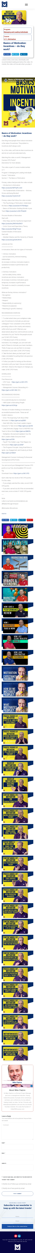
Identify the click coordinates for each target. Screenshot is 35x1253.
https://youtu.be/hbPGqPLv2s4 (12, 188)
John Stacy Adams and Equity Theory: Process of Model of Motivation (17, 990)
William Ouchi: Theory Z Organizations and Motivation (17, 753)
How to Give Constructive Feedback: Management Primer (17, 658)
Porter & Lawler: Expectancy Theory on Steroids (17, 721)
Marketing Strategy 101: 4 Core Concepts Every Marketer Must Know (17, 595)
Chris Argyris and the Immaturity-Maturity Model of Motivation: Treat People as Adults (17, 879)
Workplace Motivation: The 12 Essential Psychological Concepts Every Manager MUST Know (17, 547)
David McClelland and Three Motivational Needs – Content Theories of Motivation (17, 911)
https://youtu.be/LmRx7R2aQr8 (16, 211)
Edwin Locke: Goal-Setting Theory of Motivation (17, 832)
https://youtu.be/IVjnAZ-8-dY (11, 196)
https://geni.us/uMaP (17, 445)
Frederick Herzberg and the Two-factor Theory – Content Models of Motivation (17, 943)
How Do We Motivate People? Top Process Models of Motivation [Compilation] (17, 689)
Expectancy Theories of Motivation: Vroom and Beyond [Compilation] (17, 674)
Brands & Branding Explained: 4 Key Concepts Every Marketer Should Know (17, 579)
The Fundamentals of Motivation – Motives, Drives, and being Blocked (17, 1038)
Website (4, 1163)
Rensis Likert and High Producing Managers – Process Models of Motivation (17, 895)
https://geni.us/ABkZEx (23, 431)
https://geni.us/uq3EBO (18, 420)
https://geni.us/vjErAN (25, 426)
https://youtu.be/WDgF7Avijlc (11, 229)
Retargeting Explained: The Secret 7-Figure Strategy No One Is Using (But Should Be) (17, 531)
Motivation (12, 39)
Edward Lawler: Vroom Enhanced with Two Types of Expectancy (17, 737)
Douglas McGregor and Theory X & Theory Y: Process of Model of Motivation (17, 974)
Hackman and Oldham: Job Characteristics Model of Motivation (17, 800)
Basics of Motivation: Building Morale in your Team (17, 784)
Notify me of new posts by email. (14, 1188)
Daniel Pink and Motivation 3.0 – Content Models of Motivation (17, 848)
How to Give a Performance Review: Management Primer (17, 610)
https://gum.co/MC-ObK (9, 390)
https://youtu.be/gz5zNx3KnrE (12, 240)
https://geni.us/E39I (8, 439)
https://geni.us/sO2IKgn (9, 405)
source (4, 513)
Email (3, 1153)
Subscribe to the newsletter (18, 1226)
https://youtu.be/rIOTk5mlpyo (18, 206)
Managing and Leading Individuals (16, 32)
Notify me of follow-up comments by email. (17, 1184)
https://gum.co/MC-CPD (20, 382)
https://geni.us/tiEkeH (9, 453)
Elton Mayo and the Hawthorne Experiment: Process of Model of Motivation (17, 1022)
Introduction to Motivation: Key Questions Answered (17, 1053)
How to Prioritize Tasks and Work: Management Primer (17, 626)
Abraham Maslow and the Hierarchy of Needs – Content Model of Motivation (17, 958)
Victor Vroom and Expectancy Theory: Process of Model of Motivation (17, 1006)
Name (3, 1143)
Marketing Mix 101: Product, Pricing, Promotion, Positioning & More (17, 563)
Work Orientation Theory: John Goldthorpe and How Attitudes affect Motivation (17, 816)
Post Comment (18, 1193)
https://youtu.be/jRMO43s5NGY (12, 223)
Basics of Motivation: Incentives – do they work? (14, 46)
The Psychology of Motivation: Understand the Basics (17, 769)
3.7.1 (5, 39)
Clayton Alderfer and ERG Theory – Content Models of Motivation (17, 927)
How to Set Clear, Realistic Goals (17, 642)
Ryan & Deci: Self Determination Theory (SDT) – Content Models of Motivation (17, 864)
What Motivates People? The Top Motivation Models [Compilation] (17, 705)
